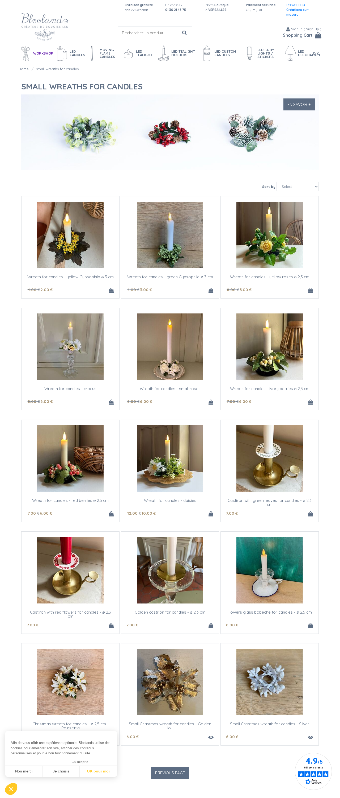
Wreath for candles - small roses (170, 389)
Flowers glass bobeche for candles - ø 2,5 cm (269, 612)
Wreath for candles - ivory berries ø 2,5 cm (269, 389)
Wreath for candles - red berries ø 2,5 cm (70, 500)
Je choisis (61, 771)
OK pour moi (98, 771)
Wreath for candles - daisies (170, 500)
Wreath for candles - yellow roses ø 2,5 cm (269, 277)
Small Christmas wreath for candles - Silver (269, 724)
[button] (11, 789)
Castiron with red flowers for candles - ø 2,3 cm (70, 614)
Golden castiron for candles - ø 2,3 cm (170, 612)
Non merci (23, 771)
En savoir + (299, 104)
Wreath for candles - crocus (70, 389)
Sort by (268, 186)
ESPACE (297, 9)
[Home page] (45, 27)
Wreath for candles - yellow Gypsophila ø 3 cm (70, 277)
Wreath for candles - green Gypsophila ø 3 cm (170, 277)
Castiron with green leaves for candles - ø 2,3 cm (270, 502)
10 (149, 513)
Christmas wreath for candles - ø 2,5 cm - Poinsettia (70, 726)
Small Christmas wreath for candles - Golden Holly (170, 726)
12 (134, 513)
